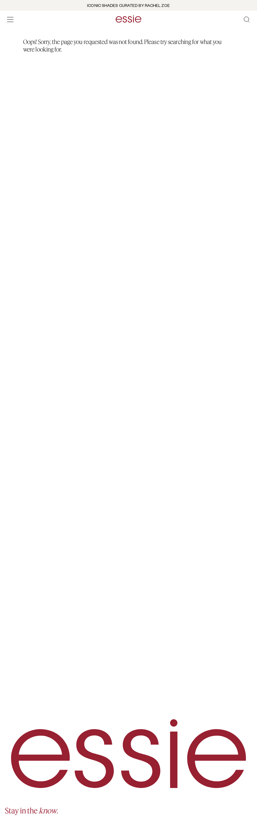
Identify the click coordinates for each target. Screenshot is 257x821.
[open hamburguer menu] (10, 19)
